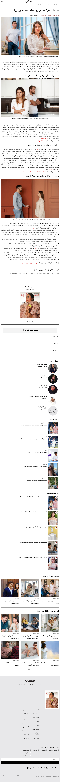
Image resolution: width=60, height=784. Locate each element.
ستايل (37, 721)
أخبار (46, 451)
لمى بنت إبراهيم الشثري (42, 366)
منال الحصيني (44, 409)
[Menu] (58, 1)
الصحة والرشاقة (26, 750)
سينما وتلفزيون (44, 423)
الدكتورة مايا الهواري (42, 388)
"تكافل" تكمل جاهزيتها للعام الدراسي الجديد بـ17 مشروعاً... (34, 453)
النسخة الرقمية (30, 322)
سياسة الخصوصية (48, 776)
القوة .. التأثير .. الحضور (53, 337)
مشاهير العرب (44, 464)
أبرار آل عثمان (44, 377)
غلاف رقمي (26, 734)
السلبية (50, 169)
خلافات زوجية (13, 273)
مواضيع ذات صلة (51, 576)
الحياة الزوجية (44, 138)
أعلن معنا (42, 776)
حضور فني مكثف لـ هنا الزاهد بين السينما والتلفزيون (35, 466)
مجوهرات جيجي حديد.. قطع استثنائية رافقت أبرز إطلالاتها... (33, 557)
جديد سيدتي (53, 419)
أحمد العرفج (44, 398)
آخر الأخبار (26, 738)
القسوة (34, 228)
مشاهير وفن (43, 750)
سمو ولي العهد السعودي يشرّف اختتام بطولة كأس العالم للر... (33, 439)
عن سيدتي (26, 719)
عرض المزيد (30, 669)
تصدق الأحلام (55, 344)
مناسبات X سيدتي (26, 714)
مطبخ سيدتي (35, 713)
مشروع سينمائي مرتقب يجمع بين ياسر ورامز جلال (37, 480)
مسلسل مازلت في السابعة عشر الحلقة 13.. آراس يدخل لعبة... (33, 497)
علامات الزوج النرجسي (40, 141)
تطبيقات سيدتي (25, 730)
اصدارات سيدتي (37, 733)
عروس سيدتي (35, 729)
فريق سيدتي (26, 726)
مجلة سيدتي (26, 709)
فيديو (37, 709)
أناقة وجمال (35, 750)
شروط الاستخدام (56, 776)
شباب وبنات (36, 598)
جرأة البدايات (55, 351)
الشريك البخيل (21, 273)
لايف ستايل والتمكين (53, 750)
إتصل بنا (37, 776)
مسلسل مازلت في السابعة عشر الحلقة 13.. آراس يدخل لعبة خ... (34, 425)
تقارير (37, 725)
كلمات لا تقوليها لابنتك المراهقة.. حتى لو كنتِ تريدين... (33, 542)
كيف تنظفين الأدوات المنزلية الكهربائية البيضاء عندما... (33, 527)
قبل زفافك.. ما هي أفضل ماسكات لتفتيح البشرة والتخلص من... (32, 512)
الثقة (36, 248)
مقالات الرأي (53, 361)
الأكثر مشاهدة (52, 493)
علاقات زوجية (55, 15)
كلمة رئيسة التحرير (31, 330)
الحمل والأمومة (26, 756)
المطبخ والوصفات (25, 753)
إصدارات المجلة (30, 286)
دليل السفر (36, 738)
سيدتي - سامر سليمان (46, 15)
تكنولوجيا (45, 437)
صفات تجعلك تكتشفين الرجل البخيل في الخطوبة (33, 172)
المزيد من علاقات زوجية (48, 611)
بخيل (37, 149)
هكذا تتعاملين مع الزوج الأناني (29, 263)
